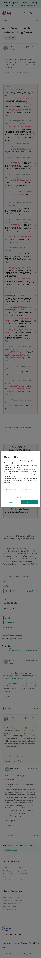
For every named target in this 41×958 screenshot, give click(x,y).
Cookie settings (20, 497)
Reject (11, 502)
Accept (29, 502)
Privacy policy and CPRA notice (14, 489)
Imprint (29, 489)
